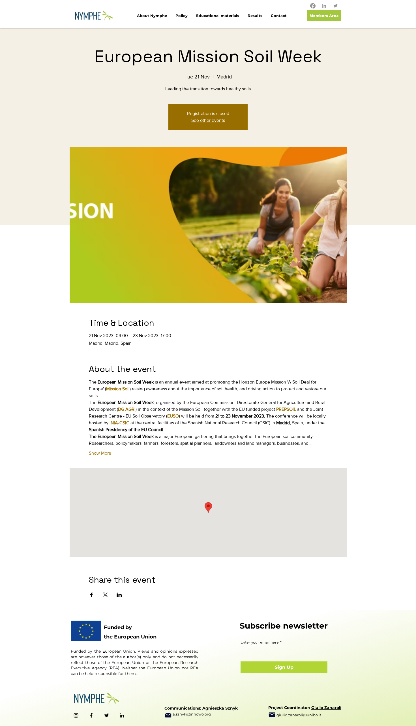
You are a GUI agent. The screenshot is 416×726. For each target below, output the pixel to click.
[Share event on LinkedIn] (119, 595)
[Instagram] (76, 715)
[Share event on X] (105, 595)
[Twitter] (335, 5)
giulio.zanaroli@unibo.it (298, 715)
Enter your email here (260, 642)
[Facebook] (313, 5)
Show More (100, 453)
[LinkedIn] (324, 5)
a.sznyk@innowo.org (192, 714)
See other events (208, 120)
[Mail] (168, 715)
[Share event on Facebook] (91, 595)
